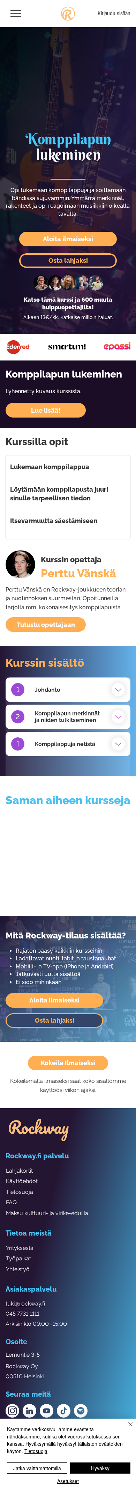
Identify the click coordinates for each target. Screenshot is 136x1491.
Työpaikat (18, 1258)
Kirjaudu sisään (114, 13)
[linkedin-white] (29, 1411)
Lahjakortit (19, 1170)
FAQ (11, 1202)
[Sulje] (126, 1428)
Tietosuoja (19, 1192)
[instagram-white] (12, 1411)
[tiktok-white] (63, 1411)
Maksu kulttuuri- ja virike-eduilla (47, 1213)
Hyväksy (100, 1468)
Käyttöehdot (22, 1181)
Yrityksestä (19, 1248)
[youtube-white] (46, 1411)
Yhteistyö (18, 1269)
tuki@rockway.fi (25, 1303)
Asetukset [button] (68, 1480)
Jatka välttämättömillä (37, 1468)
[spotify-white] (81, 1411)
